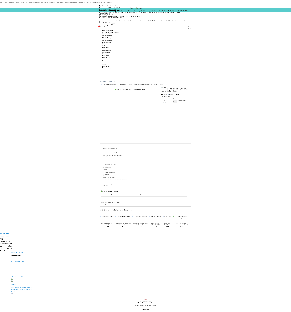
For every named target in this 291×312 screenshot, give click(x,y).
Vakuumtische (168, 12)
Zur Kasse (133, 16)
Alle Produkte (103, 16)
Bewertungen (119, 141)
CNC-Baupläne (176, 12)
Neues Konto (102, 26)
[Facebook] (12, 265)
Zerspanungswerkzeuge (124, 12)
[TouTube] (18, 265)
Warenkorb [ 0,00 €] (124, 16)
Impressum (105, 44)
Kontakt (116, 16)
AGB (103, 45)
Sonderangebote (107, 35)
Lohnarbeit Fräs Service (109, 34)
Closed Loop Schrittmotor (138, 12)
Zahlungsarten (106, 52)
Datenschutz (106, 47)
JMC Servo (161, 12)
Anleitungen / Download (106, 26)
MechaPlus (111, 16)
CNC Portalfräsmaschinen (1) (110, 32)
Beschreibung (106, 141)
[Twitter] (15, 265)
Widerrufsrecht (106, 49)
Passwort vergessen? (187, 26)
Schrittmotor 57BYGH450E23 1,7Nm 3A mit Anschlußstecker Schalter (148, 84)
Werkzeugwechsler (112, 12)
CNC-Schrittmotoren (152, 12)
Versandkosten (106, 50)
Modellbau (105, 37)
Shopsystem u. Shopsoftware (141, 305)
